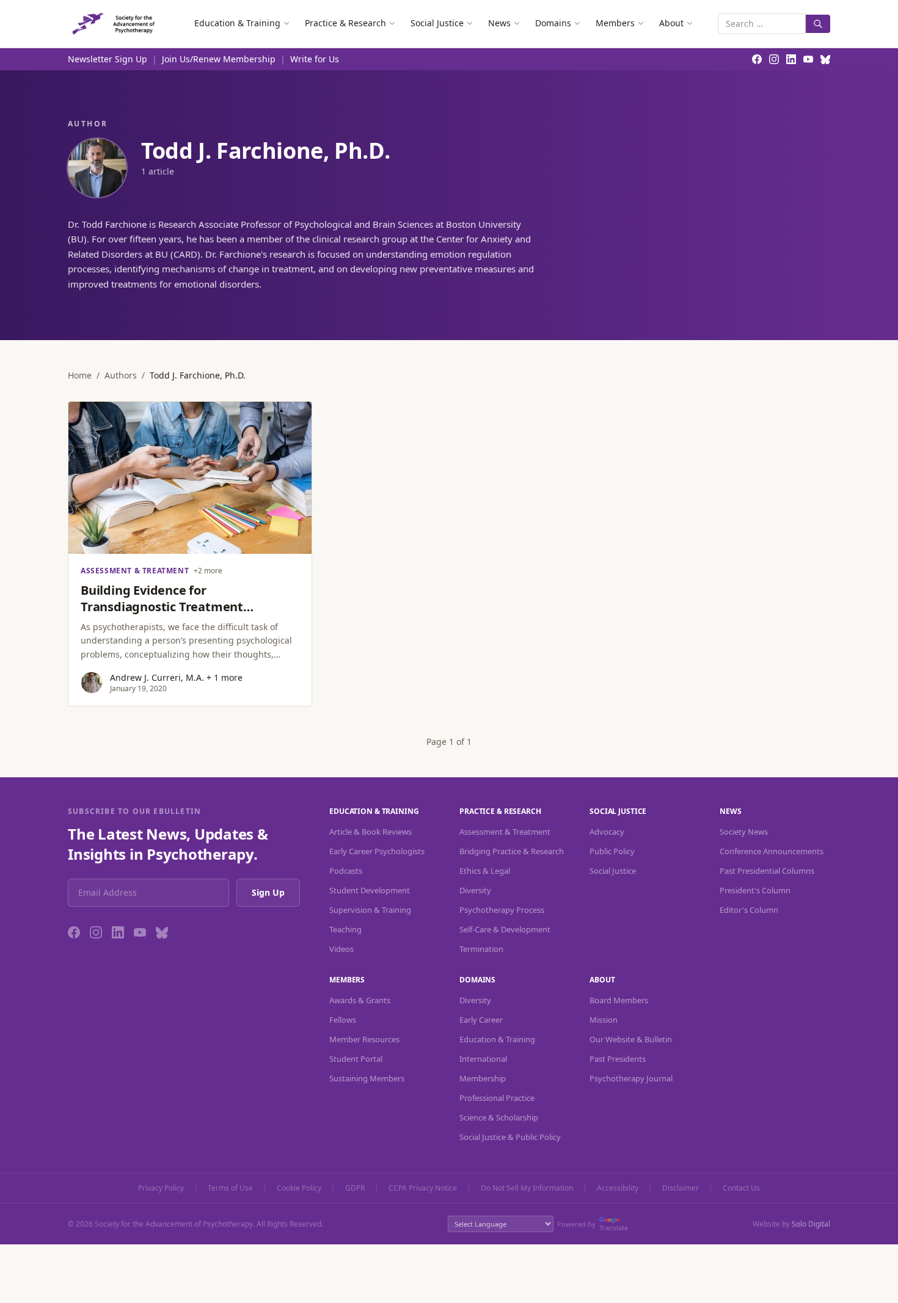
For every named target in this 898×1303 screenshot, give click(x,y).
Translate (613, 1227)
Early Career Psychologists (377, 851)
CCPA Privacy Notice (423, 1188)
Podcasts (345, 870)
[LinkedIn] (118, 932)
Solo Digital (811, 1224)
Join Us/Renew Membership (219, 59)
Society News (744, 831)
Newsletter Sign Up (107, 59)
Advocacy (607, 831)
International (483, 1058)
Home (80, 375)
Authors (120, 375)
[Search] (818, 24)
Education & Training (237, 23)
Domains (553, 23)
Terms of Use (230, 1188)
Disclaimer (680, 1188)
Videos (341, 948)
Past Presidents (618, 1058)
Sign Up (268, 892)
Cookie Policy (299, 1188)
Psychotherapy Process (501, 909)
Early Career (481, 1019)
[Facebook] (74, 932)
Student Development (369, 890)
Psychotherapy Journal (631, 1078)
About (671, 23)
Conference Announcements (771, 851)
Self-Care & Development (504, 929)
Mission (604, 1019)
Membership (482, 1078)
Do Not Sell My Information (527, 1188)
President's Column (755, 890)
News (499, 23)
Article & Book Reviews (370, 831)
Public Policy (612, 851)
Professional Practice (497, 1097)
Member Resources (364, 1039)
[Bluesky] (162, 932)
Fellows (342, 1019)
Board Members (619, 1000)
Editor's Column (749, 909)
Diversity (475, 890)
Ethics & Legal (484, 870)
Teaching (345, 929)
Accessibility (617, 1188)
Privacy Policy (161, 1188)
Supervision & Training (370, 909)
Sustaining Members (366, 1078)
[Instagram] (96, 932)
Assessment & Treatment (504, 831)
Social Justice (437, 23)
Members (615, 23)
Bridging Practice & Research (511, 851)
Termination (481, 948)
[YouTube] (140, 932)
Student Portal (355, 1058)
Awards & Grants (359, 1000)
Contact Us (741, 1188)
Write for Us (314, 59)
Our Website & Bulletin (631, 1039)
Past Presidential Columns (767, 870)
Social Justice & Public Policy (510, 1136)
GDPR (355, 1188)
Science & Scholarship (498, 1117)
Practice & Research (345, 23)
